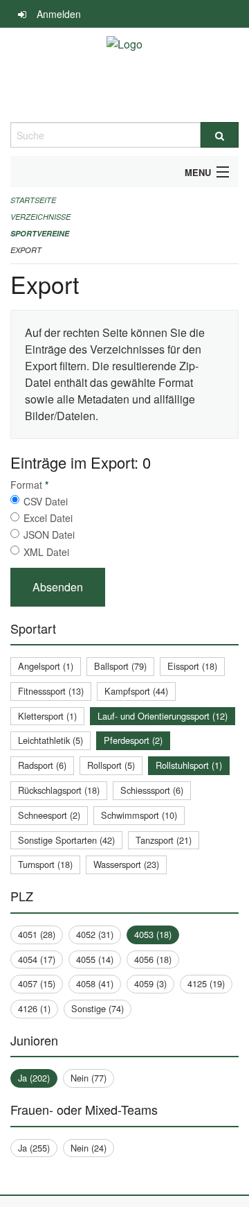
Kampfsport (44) (136, 690)
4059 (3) (150, 983)
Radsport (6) (42, 765)
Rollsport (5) (111, 765)
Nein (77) (89, 1077)
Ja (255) (34, 1147)
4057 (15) (36, 983)
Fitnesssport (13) (51, 690)
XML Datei (46, 552)
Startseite (33, 200)
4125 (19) (206, 983)
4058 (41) (94, 983)
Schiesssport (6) (151, 790)
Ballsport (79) (120, 665)
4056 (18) (153, 959)
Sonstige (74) (97, 1008)
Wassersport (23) (126, 864)
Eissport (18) (192, 665)
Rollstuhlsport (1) (189, 765)
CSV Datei (46, 501)
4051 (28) (36, 934)
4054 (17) (36, 959)
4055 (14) (94, 959)
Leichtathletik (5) (50, 740)
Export (26, 250)
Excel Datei (48, 518)
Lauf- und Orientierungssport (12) (163, 715)
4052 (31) (94, 934)
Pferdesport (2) (133, 740)
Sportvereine (39, 233)
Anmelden (59, 14)
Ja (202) (34, 1077)
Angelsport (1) (45, 665)
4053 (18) (153, 934)
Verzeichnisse (40, 216)
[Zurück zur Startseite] (124, 75)
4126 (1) (34, 1008)
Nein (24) (89, 1147)
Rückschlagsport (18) (59, 790)
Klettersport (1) (47, 715)
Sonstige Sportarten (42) (66, 839)
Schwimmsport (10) (139, 815)
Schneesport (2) (49, 815)
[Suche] (220, 135)
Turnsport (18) (45, 864)
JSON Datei (49, 534)
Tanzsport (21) (164, 839)
